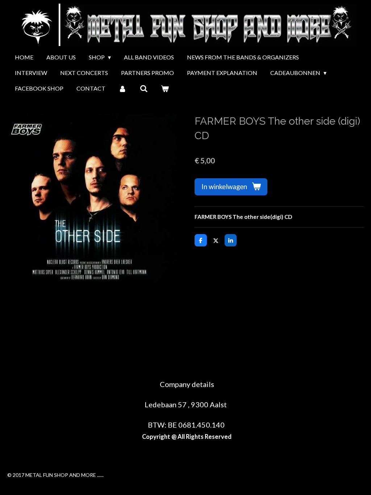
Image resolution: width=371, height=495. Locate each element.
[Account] (122, 88)
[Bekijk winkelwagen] (165, 88)
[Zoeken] (143, 88)
